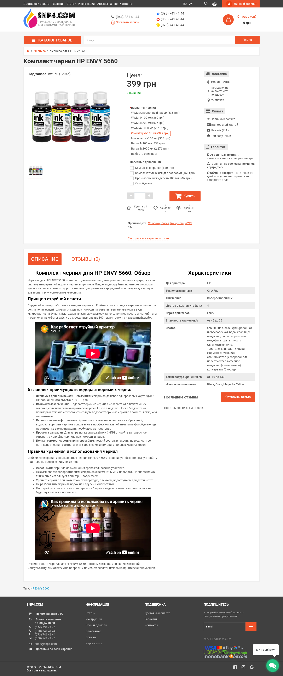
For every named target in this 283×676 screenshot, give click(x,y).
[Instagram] (245, 668)
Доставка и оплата (36, 3)
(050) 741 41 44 (172, 19)
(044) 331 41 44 (127, 17)
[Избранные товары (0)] (206, 4)
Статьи (71, 3)
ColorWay (154, 223)
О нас (113, 3)
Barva (165, 223)
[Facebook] (236, 668)
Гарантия (58, 3)
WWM (188, 223)
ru (185, 3)
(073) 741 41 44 (172, 25)
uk (190, 3)
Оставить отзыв (238, 397)
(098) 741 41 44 (172, 13)
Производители (96, 625)
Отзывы (102, 3)
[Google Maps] (253, 668)
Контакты (126, 3)
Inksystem (177, 223)
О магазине (93, 631)
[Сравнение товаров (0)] (214, 4)
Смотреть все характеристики (148, 238)
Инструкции (86, 3)
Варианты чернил (143, 107)
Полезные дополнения (146, 162)
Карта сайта (94, 643)
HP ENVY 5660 (40, 588)
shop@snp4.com (46, 644)
